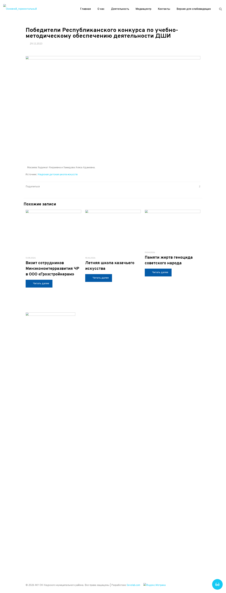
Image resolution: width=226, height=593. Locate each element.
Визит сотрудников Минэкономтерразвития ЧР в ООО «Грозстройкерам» (52, 269)
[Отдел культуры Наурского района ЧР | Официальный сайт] (20, 9)
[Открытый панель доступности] (217, 584)
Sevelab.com (133, 585)
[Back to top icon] (196, 585)
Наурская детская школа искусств (58, 174)
